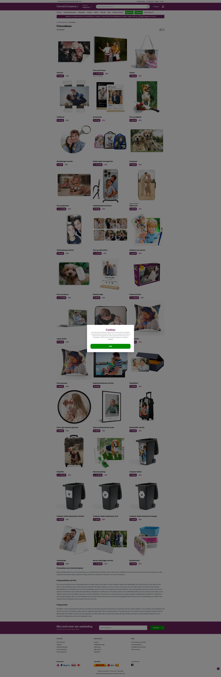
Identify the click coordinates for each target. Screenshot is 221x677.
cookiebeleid (96, 337)
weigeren (110, 339)
